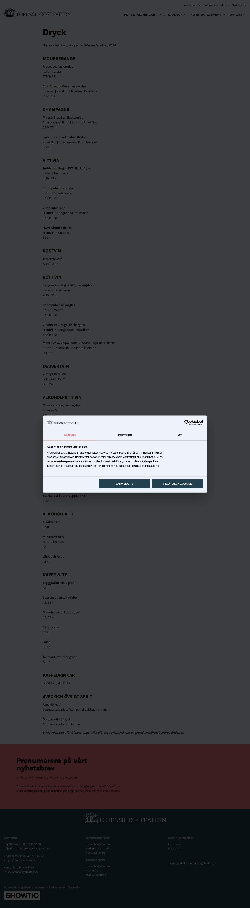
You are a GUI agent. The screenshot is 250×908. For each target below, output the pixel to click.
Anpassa (122, 483)
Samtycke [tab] (70, 434)
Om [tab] (180, 434)
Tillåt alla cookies (177, 483)
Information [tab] (125, 434)
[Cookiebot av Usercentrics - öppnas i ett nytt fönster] (187, 423)
